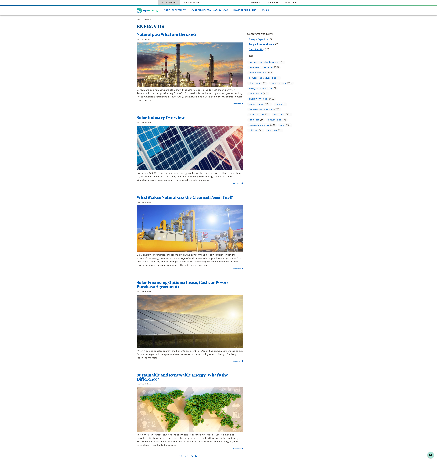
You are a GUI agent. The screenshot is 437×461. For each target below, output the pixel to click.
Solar (265, 10)
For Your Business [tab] (192, 3)
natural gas (274, 120)
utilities (253, 130)
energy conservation (260, 88)
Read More (237, 104)
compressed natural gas (262, 78)
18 (196, 456)
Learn (139, 19)
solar (283, 125)
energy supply (257, 104)
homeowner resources (261, 109)
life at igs (254, 120)
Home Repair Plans (244, 10)
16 (188, 456)
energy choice (279, 83)
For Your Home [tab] (169, 3)
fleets (279, 104)
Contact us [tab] (272, 3)
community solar (258, 72)
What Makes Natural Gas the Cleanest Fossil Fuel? (185, 197)
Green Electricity (175, 10)
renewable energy (259, 125)
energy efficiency (258, 99)
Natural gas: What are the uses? (166, 34)
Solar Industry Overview (161, 117)
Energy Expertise (258, 39)
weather (272, 130)
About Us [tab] (255, 3)
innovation (279, 114)
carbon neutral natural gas (264, 62)
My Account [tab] (291, 3)
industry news (256, 114)
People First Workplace (261, 44)
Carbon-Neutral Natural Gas (209, 10)
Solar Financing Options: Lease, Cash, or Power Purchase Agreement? (182, 284)
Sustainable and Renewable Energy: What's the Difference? (182, 377)
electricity (254, 83)
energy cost (255, 93)
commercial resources (261, 67)
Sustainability (256, 49)
